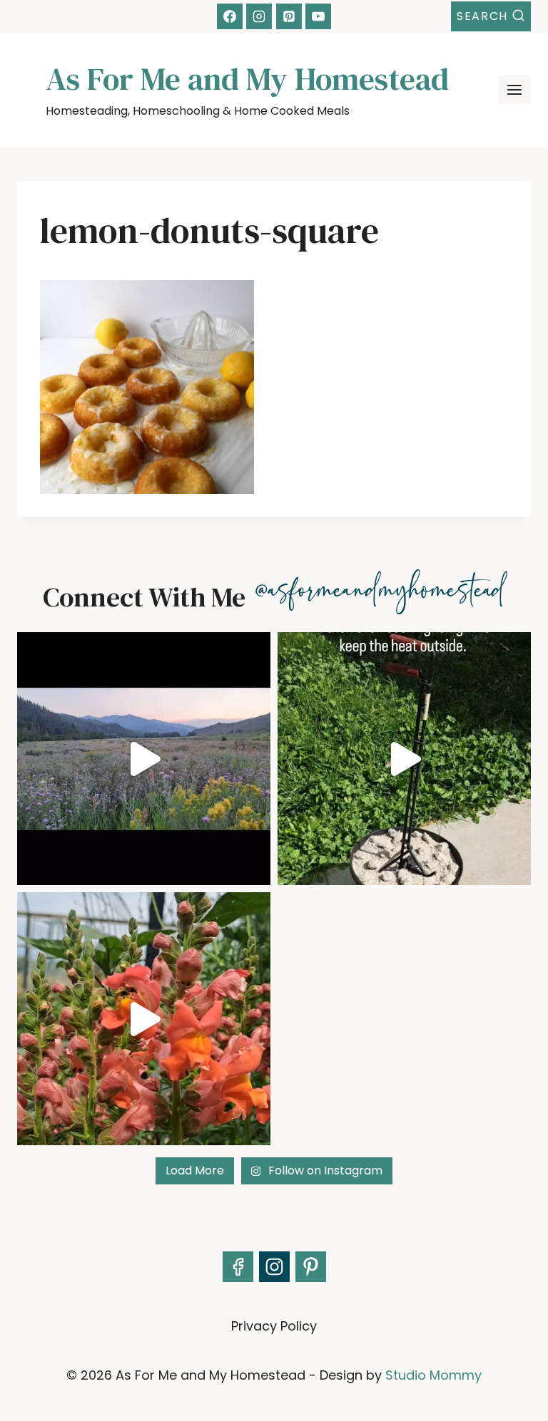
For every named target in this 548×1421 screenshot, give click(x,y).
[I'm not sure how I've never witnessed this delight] (143, 1018)
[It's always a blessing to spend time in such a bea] (143, 758)
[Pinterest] (289, 16)
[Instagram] (259, 16)
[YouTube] (318, 16)
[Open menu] (514, 90)
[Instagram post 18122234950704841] (404, 758)
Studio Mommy (433, 1375)
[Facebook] (230, 16)
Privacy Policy (274, 1326)
